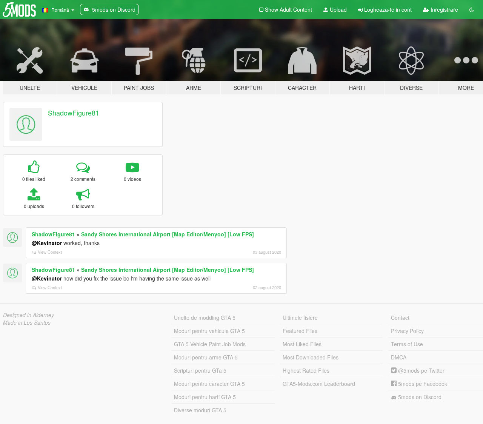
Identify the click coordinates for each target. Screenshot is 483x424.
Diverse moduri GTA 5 (200, 410)
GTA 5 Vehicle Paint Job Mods (210, 344)
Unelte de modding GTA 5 (204, 317)
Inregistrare (443, 9)
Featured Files (300, 331)
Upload (337, 9)
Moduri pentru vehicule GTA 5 (209, 331)
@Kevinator (47, 243)
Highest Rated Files (306, 370)
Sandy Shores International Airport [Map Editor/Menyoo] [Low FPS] (167, 234)
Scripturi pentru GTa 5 (200, 370)
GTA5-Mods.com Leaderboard (319, 383)
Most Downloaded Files (310, 357)
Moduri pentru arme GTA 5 (206, 357)
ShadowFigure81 (73, 112)
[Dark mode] (472, 9)
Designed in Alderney (28, 315)
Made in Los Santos (27, 322)
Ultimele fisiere (300, 317)
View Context (50, 252)
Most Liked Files (302, 344)
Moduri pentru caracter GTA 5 (209, 383)
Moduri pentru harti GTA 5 (205, 397)
